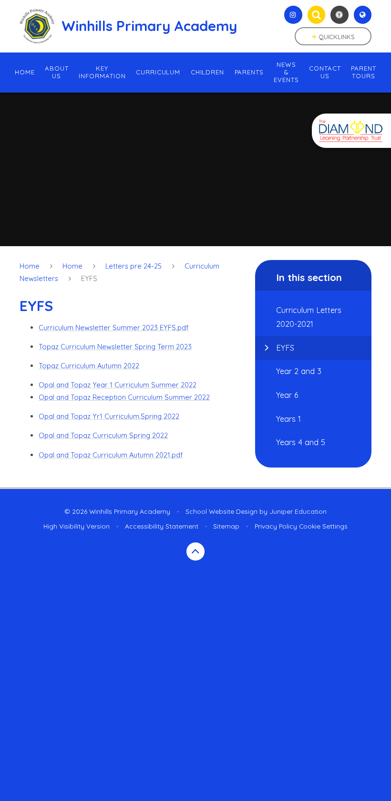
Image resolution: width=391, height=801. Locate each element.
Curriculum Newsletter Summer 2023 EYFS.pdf (113, 327)
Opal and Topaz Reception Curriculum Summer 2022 (124, 397)
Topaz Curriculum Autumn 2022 (89, 365)
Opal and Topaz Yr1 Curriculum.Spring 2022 (109, 416)
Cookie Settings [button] (323, 526)
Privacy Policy (276, 526)
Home (30, 265)
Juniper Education (298, 511)
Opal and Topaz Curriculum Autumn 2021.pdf (111, 454)
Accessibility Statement (161, 526)
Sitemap (226, 526)
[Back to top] (195, 551)
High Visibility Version (76, 526)
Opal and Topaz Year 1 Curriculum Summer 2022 (117, 384)
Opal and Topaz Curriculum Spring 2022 (103, 435)
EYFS (89, 278)
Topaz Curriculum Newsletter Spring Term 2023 (115, 346)
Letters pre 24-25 (133, 265)
